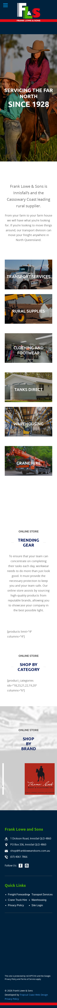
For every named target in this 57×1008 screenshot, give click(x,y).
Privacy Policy (11, 979)
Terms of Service (28, 979)
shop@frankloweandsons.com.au (30, 850)
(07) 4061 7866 (18, 856)
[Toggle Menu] (5, 5)
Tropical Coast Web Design (34, 994)
